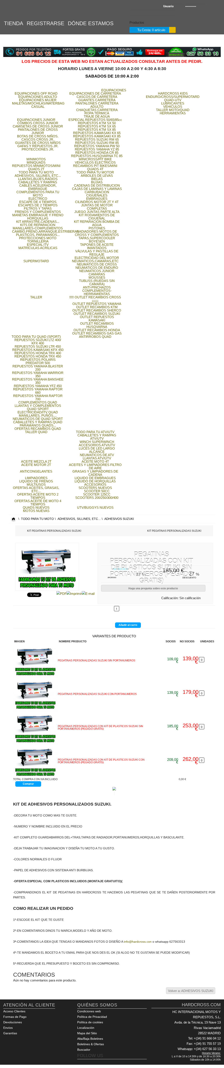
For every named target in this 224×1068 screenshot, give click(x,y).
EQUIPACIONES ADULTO (37, 97)
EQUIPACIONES (113, 90)
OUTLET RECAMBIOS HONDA (97, 330)
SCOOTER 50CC (97, 491)
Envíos (8, 1027)
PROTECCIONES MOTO (37, 238)
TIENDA (13, 22)
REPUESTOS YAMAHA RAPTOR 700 (38, 397)
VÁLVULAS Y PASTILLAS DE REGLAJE (96, 252)
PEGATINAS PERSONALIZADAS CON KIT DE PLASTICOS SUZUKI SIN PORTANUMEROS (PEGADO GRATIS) (100, 727)
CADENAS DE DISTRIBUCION (97, 185)
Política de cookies (90, 1022)
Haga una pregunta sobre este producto (153, 588)
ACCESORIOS (95, 484)
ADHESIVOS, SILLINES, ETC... (38, 175)
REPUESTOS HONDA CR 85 (96, 152)
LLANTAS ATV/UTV (97, 458)
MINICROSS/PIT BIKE (95, 159)
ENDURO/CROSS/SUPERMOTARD (173, 97)
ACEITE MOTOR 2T (36, 465)
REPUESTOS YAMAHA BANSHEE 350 (37, 380)
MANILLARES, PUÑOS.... (38, 415)
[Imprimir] (74, 593)
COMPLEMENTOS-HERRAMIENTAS (97, 292)
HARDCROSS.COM (24, 10)
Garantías (10, 1033)
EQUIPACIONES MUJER (37, 100)
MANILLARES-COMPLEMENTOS (38, 228)
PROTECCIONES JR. (38, 149)
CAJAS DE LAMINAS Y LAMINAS (97, 189)
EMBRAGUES (96, 198)
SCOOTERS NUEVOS (95, 488)
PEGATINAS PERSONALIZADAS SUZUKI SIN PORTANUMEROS (96, 660)
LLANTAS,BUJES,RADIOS (38, 179)
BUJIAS (97, 182)
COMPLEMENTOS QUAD (37, 402)
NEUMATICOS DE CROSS (97, 264)
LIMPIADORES (36, 478)
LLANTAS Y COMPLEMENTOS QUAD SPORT (38, 407)
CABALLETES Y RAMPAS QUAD (37, 422)
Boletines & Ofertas (90, 1044)
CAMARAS (97, 274)
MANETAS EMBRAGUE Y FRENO (37, 215)
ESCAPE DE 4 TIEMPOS (37, 202)
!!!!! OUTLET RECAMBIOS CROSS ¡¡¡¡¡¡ (95, 298)
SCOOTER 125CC (96, 494)
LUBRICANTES (172, 103)
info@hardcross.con (138, 941)
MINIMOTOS (36, 159)
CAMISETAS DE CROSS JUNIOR (38, 126)
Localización (85, 1027)
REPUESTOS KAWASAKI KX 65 (97, 133)
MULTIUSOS (36, 484)
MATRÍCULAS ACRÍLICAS (37, 248)
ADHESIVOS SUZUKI (119, 519)
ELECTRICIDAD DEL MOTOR (97, 258)
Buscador (83, 1049)
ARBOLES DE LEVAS (97, 175)
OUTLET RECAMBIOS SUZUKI (97, 313)
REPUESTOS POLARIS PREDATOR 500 (38, 361)
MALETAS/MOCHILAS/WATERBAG (38, 103)
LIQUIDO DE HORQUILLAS (95, 481)
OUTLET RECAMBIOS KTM (97, 307)
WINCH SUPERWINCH (97, 442)
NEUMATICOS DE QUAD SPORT (38, 419)
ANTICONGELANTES (36, 471)
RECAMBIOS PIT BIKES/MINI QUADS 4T (95, 167)
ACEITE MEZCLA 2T (36, 461)
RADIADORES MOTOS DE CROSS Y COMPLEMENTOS (97, 233)
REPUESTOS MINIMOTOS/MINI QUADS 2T (36, 167)
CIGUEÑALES (96, 195)
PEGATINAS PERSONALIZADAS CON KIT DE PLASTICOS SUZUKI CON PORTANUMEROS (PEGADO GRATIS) (101, 761)
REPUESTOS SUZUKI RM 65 (97, 139)
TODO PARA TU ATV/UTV (95, 432)
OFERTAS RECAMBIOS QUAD (37, 428)
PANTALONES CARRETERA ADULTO (96, 104)
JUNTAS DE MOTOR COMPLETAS (97, 206)
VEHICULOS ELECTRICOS (95, 162)
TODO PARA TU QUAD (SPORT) (36, 336)
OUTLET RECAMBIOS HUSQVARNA (97, 325)
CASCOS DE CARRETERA (97, 97)
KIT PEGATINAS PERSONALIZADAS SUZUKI (54, 530)
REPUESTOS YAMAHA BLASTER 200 (37, 367)
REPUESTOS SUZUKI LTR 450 (38, 346)
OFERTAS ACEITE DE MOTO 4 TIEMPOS (37, 502)
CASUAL (37, 106)
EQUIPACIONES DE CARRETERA (95, 93)
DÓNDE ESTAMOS (91, 22)
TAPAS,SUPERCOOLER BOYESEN (97, 239)
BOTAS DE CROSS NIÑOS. (37, 136)
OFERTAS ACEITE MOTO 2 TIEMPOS (37, 495)
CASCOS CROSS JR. (37, 139)
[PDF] (61, 593)
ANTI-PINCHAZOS (97, 287)
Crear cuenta (217, 6)
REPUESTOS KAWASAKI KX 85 (97, 136)
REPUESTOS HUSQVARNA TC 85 (96, 156)
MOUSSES (97, 277)
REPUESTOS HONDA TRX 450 (37, 356)
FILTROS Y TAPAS (38, 208)
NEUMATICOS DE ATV (97, 455)
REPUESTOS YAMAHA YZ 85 (97, 149)
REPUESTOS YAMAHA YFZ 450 (38, 386)
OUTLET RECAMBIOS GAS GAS (97, 333)
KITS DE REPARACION (37, 225)
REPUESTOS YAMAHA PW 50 (96, 146)
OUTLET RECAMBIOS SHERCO (96, 310)
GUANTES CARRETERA (97, 100)
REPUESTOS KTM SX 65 (97, 126)
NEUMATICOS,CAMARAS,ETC (95, 261)
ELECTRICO (37, 198)
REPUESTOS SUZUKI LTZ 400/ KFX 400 (37, 341)
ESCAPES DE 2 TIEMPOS (38, 205)
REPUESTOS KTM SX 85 (97, 129)
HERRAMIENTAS (173, 113)
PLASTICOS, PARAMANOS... (38, 235)
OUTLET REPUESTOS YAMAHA (96, 304)
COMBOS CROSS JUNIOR (37, 123)
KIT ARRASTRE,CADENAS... (37, 221)
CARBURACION (97, 192)
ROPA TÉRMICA (96, 113)
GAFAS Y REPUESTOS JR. (37, 146)
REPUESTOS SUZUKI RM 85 (97, 143)
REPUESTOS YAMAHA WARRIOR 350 (37, 374)
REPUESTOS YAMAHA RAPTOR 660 (38, 390)
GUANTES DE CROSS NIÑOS (38, 143)
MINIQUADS (36, 162)
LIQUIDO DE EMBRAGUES (95, 478)
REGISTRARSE (45, 22)
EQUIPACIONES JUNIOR (36, 120)
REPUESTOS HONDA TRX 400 (37, 353)
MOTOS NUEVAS (36, 511)
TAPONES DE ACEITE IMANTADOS (97, 246)
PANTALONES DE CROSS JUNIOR (38, 131)
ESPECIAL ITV (38, 244)
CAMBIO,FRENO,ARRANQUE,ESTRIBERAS (45, 231)
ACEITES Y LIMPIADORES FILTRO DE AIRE (95, 466)
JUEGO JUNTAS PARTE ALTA (96, 212)
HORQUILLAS (37, 218)
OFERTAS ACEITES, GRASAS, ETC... (36, 489)
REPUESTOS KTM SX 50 (97, 123)
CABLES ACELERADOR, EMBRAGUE (37, 187)
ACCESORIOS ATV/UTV (97, 445)
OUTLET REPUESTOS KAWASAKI (97, 318)
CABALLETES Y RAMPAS (37, 182)
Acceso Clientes (14, 1011)
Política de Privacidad (92, 1016)
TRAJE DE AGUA (97, 116)
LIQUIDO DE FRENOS (36, 481)
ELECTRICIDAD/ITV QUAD (38, 412)
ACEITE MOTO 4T (95, 461)
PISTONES (97, 228)
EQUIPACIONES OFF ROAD (36, 93)
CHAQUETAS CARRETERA (97, 110)
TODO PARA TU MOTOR (95, 172)
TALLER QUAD (36, 432)
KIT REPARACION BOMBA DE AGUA (97, 223)
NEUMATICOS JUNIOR (96, 271)
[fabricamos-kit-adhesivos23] (35, 660)
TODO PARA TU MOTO (36, 172)
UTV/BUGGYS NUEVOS (95, 507)
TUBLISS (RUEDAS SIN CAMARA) (97, 282)
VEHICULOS (172, 106)
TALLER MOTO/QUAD (172, 110)
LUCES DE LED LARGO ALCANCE (97, 449)
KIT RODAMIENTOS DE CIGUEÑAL (97, 216)
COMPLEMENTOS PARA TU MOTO (37, 193)
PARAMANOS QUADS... (38, 425)
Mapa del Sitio (87, 1033)
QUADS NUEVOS (36, 507)
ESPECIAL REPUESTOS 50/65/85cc (95, 120)
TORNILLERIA (38, 241)
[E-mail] (88, 593)
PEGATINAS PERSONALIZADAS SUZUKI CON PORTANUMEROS (97, 694)
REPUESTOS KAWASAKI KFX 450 (37, 350)
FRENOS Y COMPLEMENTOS (38, 212)
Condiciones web (89, 1011)
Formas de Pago (14, 1016)
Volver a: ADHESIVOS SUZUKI (190, 991)
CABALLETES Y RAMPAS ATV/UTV (96, 436)
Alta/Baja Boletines (90, 1038)
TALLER (36, 297)
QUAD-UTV (172, 100)
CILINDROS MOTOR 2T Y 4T (97, 202)
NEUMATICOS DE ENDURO (96, 267)
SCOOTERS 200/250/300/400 (96, 497)
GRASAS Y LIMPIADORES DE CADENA (95, 472)
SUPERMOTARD (36, 261)
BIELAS (97, 179)
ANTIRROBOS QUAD (95, 336)
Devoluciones (12, 1022)
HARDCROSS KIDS (173, 93)
